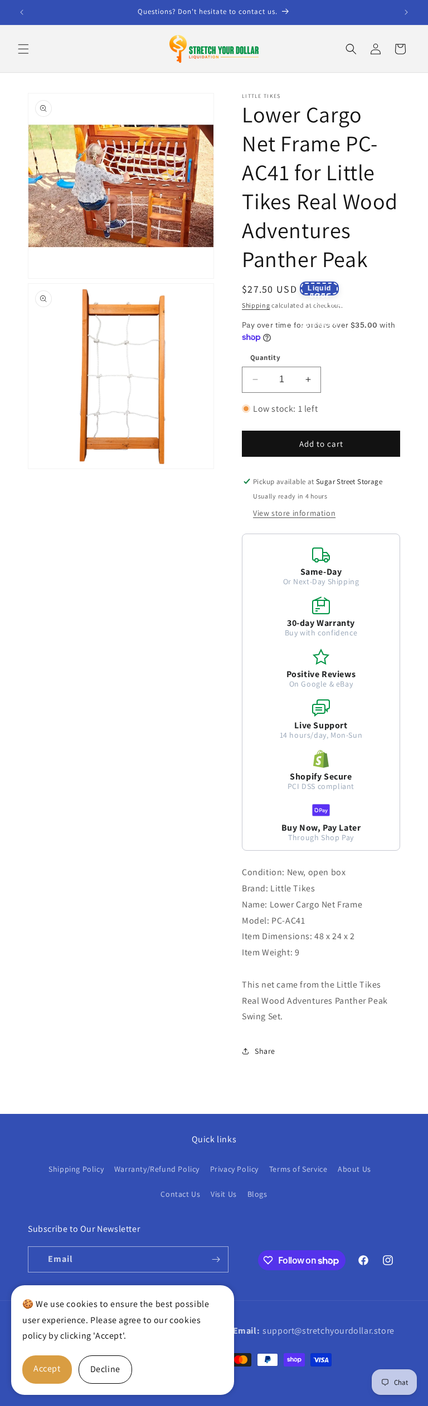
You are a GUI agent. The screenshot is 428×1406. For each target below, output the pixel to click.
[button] (23, 49)
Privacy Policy (234, 1169)
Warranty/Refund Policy (157, 1169)
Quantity (265, 357)
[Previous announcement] (21, 12)
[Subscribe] (215, 1259)
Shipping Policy (76, 1169)
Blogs (257, 1194)
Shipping (256, 305)
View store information (294, 513)
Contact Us (180, 1194)
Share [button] (265, 1051)
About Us (354, 1169)
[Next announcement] (406, 12)
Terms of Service (298, 1169)
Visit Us (224, 1194)
